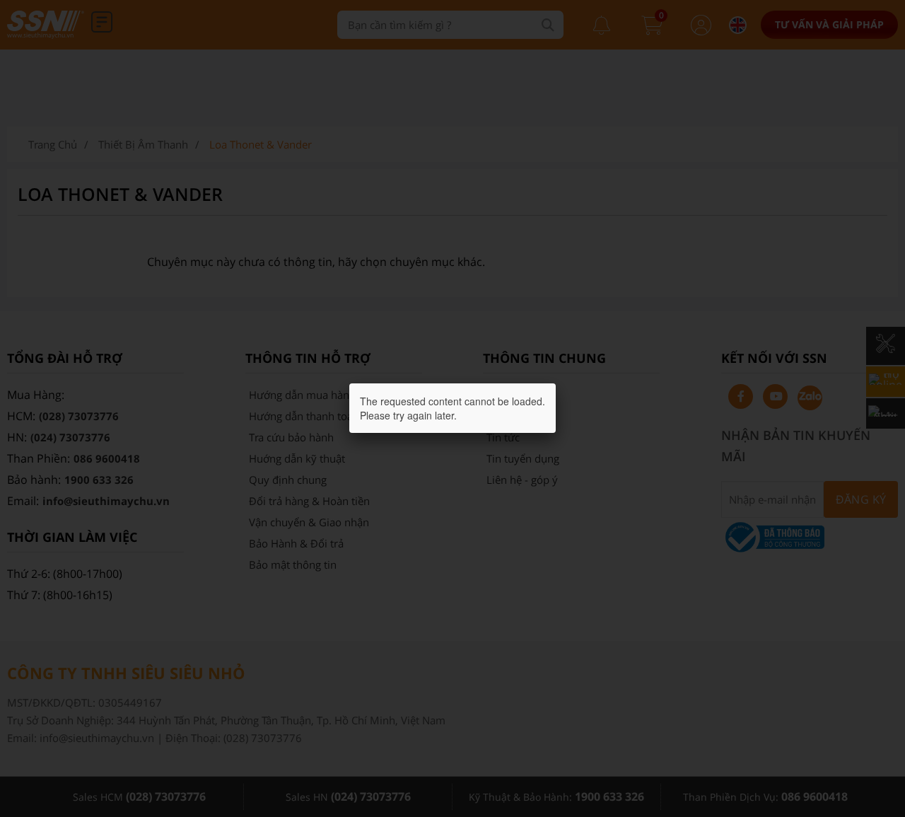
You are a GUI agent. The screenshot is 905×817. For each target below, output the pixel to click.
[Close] (555, 383)
